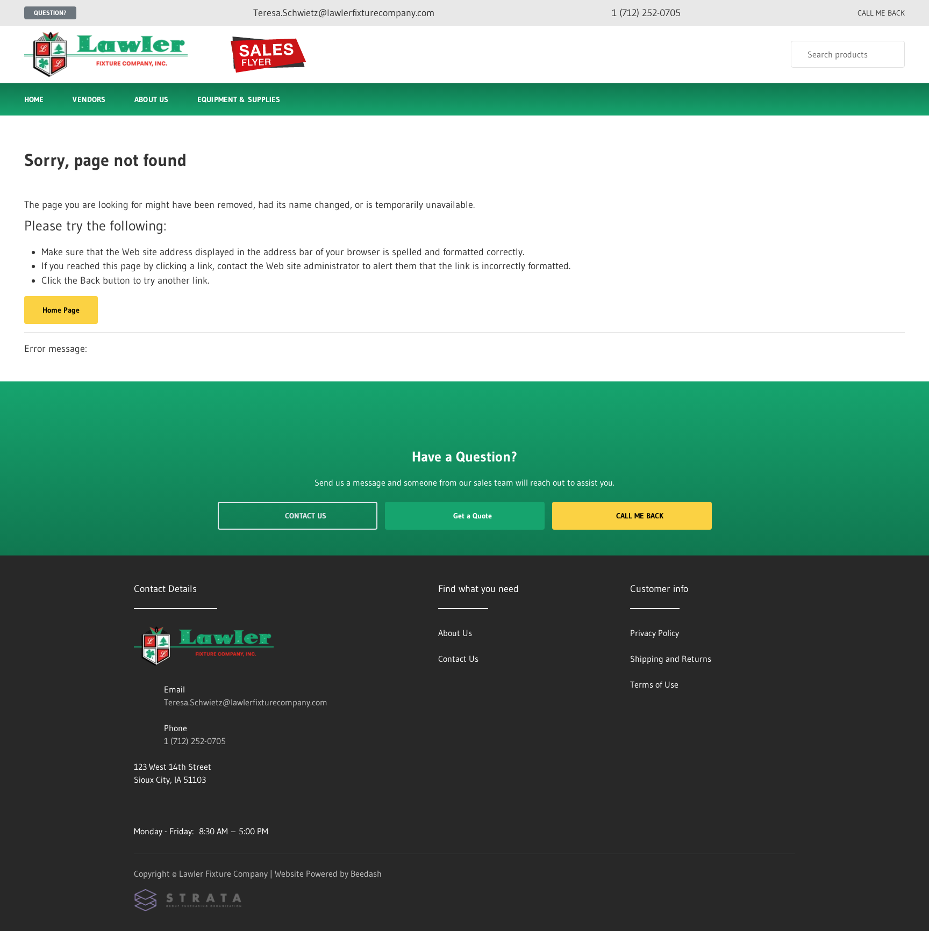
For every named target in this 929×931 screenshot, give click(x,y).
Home (34, 99)
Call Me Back (639, 516)
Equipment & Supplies (238, 99)
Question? (50, 13)
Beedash (366, 873)
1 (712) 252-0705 (195, 740)
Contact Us (305, 516)
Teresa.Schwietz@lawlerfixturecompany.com (245, 702)
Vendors (89, 99)
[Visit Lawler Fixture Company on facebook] (139, 805)
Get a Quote (472, 516)
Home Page (61, 310)
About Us (151, 99)
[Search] (889, 54)
